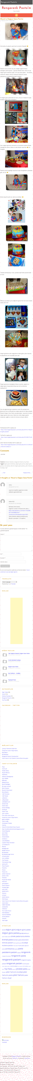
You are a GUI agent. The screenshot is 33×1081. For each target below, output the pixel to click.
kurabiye (25, 943)
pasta (20, 948)
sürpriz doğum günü (6, 966)
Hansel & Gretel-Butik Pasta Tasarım (11, 827)
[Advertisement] (16, 621)
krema (27, 936)
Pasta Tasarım (5, 866)
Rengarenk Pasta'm (16, 8)
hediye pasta (8, 936)
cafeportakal (5, 800)
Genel (3, 694)
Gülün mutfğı (5, 821)
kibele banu (5, 835)
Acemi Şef (4, 769)
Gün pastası (7, 466)
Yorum (2, 534)
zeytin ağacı (5, 920)
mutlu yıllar (15, 945)
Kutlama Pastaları (9, 462)
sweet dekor (5, 903)
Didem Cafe (5, 811)
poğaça (19, 952)
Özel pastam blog (6, 862)
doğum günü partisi (20, 464)
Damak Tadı (5, 803)
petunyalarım (5, 883)
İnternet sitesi (3, 562)
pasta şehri (5, 864)
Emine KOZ (12, 20)
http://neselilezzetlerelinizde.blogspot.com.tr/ (13, 829)
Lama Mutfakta (6, 840)
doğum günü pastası (10, 933)
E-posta (2, 558)
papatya (16, 949)
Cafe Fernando (5, 794)
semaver (4, 895)
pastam (14, 952)
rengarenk (25, 952)
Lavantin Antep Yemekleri (8, 842)
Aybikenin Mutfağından (7, 776)
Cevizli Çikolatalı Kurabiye (14, 660)
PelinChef (4, 881)
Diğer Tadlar (5, 692)
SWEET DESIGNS (6, 905)
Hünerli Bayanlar (6, 831)
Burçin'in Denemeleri (7, 790)
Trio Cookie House (6, 910)
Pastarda (4, 877)
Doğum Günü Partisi (13, 666)
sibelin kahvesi (5, 897)
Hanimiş (4, 825)
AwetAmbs (4, 774)
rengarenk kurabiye (6, 956)
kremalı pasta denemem (21, 940)
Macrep (4, 846)
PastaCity (4, 868)
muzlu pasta (21, 945)
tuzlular (26, 966)
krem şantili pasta (17, 943)
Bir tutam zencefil (6, 786)
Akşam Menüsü (6, 772)
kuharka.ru (4, 839)
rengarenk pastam (11, 959)
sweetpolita (5, 907)
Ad (1, 554)
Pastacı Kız (4, 872)
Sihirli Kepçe (5, 899)
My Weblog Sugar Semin (8, 854)
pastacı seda (5, 875)
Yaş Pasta (26, 462)
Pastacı (4, 870)
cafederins (4, 798)
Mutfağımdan (5, 848)
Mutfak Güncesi (6, 850)
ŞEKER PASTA (5, 891)
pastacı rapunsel (6, 873)
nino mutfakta (5, 858)
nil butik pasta (5, 856)
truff (6, 468)
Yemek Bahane (5, 916)
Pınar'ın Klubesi (5, 885)
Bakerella (4, 780)
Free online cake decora (8, 815)
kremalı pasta (7, 939)
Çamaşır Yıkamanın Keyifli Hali (9, 748)
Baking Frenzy (5, 782)
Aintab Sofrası (5, 770)
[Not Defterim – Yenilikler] (4, 674)
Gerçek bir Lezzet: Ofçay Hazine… (10, 750)
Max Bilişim (5, 752)
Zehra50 (4, 918)
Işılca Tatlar (5, 833)
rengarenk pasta (18, 955)
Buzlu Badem (5, 792)
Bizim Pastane (5, 788)
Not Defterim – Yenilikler (14, 673)
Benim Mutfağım (6, 784)
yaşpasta (13, 969)
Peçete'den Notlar (6, 879)
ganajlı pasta (23, 933)
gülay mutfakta (5, 819)
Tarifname (4, 908)
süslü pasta (20, 966)
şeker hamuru (18, 975)
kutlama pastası (7, 945)
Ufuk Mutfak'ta (5, 912)
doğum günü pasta (23, 929)
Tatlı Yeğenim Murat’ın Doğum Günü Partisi (19, 653)
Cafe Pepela (5, 796)
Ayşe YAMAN (5, 778)
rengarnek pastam (14, 963)
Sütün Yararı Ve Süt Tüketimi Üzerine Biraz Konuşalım (15, 758)
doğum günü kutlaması (9, 464)
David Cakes (5, 805)
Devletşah (4, 809)
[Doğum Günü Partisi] (4, 668)
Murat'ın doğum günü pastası (18, 466)
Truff (3, 472)
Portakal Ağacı (5, 887)
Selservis (4, 893)
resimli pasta (25, 963)
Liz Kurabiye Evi (6, 844)
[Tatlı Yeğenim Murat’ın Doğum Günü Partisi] (4, 654)
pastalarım (6, 952)
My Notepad (5, 754)
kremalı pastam (7, 943)
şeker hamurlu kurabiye (14, 972)
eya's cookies (5, 813)
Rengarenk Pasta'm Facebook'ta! (10, 756)
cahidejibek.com (6, 802)
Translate (13, 584)
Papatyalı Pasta (12, 680)
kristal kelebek (5, 837)
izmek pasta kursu (18, 936)
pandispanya (9, 949)
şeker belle (4, 889)
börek (3, 930)
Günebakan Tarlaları (7, 823)
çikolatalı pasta (21, 969)
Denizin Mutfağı (6, 807)
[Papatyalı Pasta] (4, 681)
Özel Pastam (5, 860)
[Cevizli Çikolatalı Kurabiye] (4, 661)
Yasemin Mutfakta (6, 914)
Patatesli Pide (27, 472)
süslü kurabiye (14, 966)
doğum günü (11, 929)
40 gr (3, 767)
